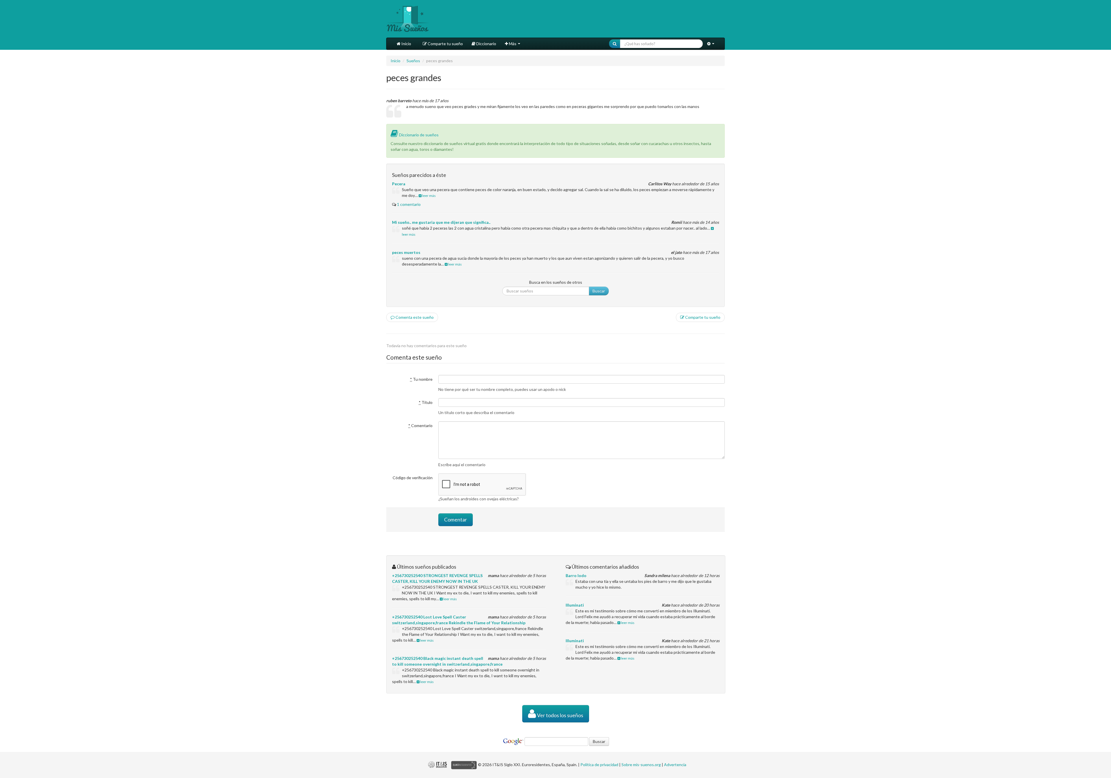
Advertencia (675, 764)
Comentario (420, 425)
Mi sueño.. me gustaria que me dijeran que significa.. (441, 222)
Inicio (405, 43)
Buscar (599, 290)
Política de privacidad (599, 764)
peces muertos (406, 252)
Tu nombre (421, 379)
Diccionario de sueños (418, 134)
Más (512, 43)
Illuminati (575, 605)
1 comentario (409, 204)
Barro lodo (576, 575)
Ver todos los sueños (559, 715)
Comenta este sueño (414, 317)
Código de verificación (413, 477)
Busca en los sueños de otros (555, 282)
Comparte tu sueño (445, 43)
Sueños (413, 60)
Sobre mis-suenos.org (641, 764)
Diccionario (485, 43)
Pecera (398, 183)
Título (426, 402)
